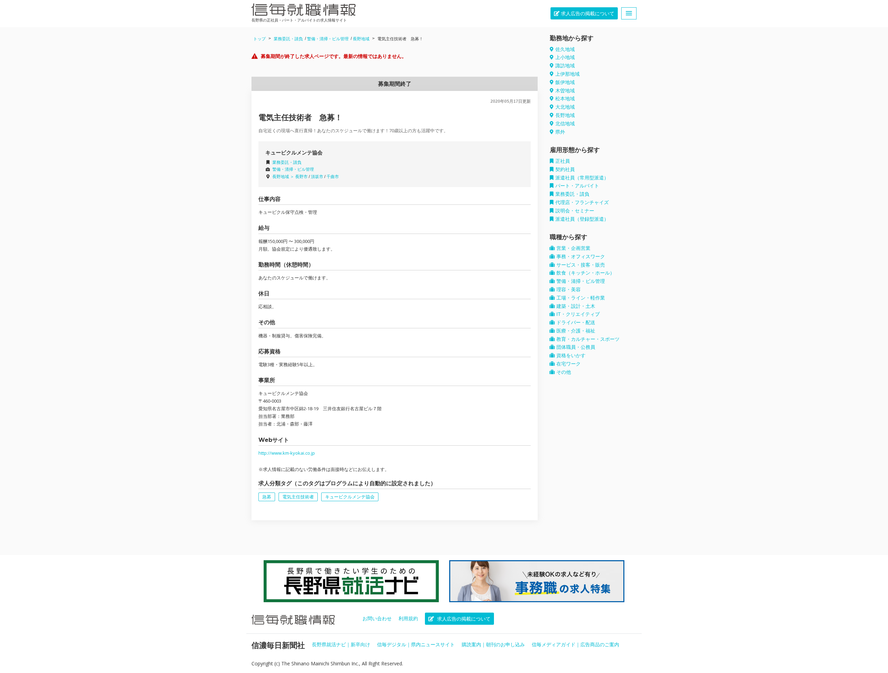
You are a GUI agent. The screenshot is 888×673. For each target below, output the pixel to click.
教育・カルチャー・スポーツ (588, 339)
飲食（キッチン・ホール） (585, 273)
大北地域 (565, 107)
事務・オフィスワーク (580, 256)
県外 (560, 132)
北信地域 (565, 123)
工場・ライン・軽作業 (580, 298)
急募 (266, 496)
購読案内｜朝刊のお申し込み (493, 644)
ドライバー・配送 (575, 322)
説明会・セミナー (574, 210)
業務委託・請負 (288, 38)
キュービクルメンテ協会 (350, 496)
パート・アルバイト (577, 185)
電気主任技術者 (298, 496)
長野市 (301, 176)
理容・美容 (568, 289)
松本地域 (565, 98)
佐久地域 (565, 49)
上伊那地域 (567, 74)
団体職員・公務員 (575, 347)
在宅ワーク (568, 364)
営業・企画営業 (573, 248)
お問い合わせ (377, 618)
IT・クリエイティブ (578, 314)
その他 (563, 372)
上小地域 (565, 57)
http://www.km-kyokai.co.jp (286, 453)
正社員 (562, 161)
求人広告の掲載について (587, 13)
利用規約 (408, 618)
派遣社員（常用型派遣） (582, 177)
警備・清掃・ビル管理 (328, 38)
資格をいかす (571, 355)
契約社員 (565, 169)
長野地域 (361, 38)
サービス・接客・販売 (580, 265)
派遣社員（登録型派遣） (582, 219)
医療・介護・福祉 (575, 331)
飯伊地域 (565, 82)
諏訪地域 (565, 65)
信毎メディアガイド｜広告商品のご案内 (575, 644)
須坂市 (317, 176)
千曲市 (332, 176)
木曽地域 (565, 90)
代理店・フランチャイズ (582, 202)
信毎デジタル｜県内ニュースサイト (416, 644)
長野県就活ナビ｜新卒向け (341, 644)
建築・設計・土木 (575, 306)
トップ (259, 38)
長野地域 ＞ (283, 176)
